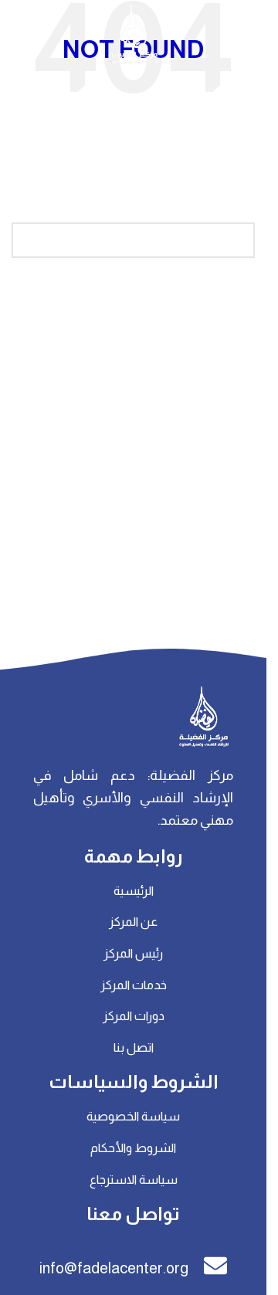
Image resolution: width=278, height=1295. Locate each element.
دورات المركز (133, 1015)
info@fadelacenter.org (113, 1267)
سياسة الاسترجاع (134, 1179)
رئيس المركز (133, 953)
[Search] (19, 34)
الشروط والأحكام (133, 1147)
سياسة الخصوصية (133, 1116)
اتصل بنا (134, 1047)
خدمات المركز (133, 985)
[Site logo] (133, 34)
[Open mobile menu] (247, 34)
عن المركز (133, 921)
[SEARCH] (29, 240)
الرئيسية (134, 890)
